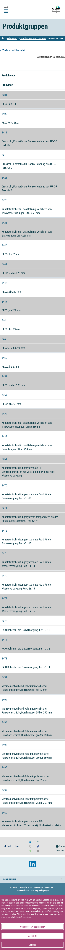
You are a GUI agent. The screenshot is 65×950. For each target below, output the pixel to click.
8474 (4, 639)
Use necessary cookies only (32, 926)
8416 (4, 155)
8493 (4, 722)
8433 (4, 436)
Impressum (9, 879)
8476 (4, 576)
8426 (4, 200)
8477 (4, 598)
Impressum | (39, 887)
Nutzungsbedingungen (40, 890)
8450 (4, 357)
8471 (4, 508)
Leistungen (12, 38)
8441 (4, 264)
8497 (4, 790)
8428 (4, 414)
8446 (4, 339)
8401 (4, 95)
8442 (4, 283)
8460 (4, 812)
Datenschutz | (49, 887)
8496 (4, 767)
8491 (4, 677)
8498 (4, 745)
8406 (4, 114)
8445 (4, 320)
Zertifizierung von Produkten (33, 38)
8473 (4, 621)
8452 (4, 395)
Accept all (32, 935)
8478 (4, 658)
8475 (4, 553)
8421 (4, 177)
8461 (4, 459)
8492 (4, 699)
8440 (4, 245)
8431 (4, 222)
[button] (30, 842)
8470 (4, 485)
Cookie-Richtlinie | (23, 890)
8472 (4, 530)
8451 (4, 376)
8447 (4, 301)
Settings (32, 944)
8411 (4, 132)
